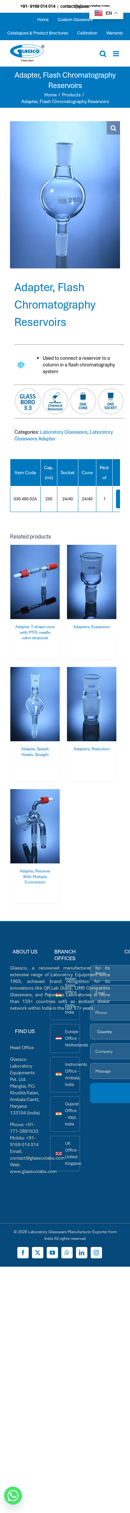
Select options (35, 580)
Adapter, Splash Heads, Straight (35, 751)
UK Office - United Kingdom (72, 1153)
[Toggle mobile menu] (116, 53)
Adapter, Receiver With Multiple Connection (35, 876)
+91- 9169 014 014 (37, 6)
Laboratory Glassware (63, 432)
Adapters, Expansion (91, 626)
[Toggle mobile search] (103, 53)
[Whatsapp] (13, 1496)
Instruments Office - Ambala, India (72, 1074)
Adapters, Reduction (92, 749)
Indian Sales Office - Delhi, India (71, 995)
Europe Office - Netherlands (72, 1038)
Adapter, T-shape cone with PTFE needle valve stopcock (35, 632)
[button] (113, 128)
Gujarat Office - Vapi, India (72, 1114)
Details (39, 586)
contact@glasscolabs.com (85, 6)
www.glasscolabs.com (33, 1171)
